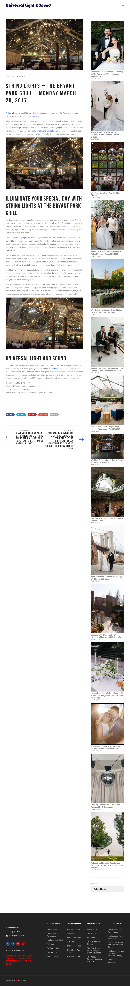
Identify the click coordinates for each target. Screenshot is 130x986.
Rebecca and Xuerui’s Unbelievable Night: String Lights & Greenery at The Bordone (107, 865)
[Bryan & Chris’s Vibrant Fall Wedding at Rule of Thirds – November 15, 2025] (107, 342)
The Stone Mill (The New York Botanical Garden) (115, 944)
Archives (94, 883)
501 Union (91, 938)
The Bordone (52, 952)
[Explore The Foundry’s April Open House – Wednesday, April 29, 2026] (107, 401)
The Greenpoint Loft (55, 940)
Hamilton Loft (92, 930)
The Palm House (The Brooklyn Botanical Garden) (94, 950)
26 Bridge (50, 944)
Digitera (23, 981)
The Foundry (52, 930)
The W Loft (91, 934)
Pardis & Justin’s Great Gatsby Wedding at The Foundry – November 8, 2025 (106, 134)
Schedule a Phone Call (15, 951)
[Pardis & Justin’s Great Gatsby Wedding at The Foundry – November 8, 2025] (107, 106)
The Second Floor (74, 946)
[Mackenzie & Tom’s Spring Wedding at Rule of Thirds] (107, 492)
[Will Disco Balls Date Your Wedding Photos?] (107, 167)
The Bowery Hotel (74, 938)
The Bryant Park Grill (30, 116)
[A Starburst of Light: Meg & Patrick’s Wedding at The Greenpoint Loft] (107, 724)
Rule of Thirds (52, 956)
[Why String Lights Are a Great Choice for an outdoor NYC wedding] (107, 284)
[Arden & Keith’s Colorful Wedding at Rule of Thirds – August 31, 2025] (107, 225)
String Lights (11, 113)
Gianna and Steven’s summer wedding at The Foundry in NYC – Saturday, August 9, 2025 (107, 74)
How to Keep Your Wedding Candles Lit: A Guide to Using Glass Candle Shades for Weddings (107, 695)
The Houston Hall (73, 956)
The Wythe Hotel (73, 930)
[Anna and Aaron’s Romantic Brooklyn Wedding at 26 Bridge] (107, 551)
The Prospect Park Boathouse (115, 937)
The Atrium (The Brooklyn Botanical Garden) (94, 959)
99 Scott (70, 942)
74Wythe (70, 934)
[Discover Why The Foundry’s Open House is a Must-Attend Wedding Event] (107, 609)
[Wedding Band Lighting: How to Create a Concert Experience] (107, 446)
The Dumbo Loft (53, 948)
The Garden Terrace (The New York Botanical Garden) (116, 953)
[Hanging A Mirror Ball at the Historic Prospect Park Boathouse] (107, 779)
